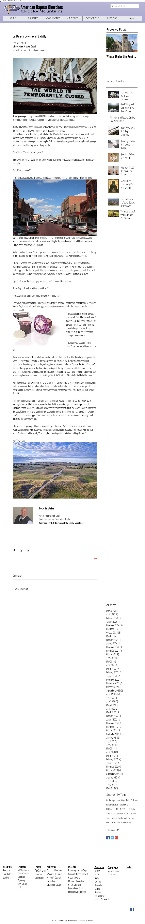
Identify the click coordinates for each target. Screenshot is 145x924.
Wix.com (89, 920)
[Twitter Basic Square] (112, 837)
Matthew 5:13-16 (112, 809)
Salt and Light (110, 813)
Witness (114, 818)
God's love (134, 800)
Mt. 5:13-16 (123, 809)
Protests (132, 809)
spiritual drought (126, 822)
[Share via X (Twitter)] (21, 550)
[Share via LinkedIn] (28, 550)
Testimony (133, 813)
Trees (108, 818)
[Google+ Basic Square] (116, 837)
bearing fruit (123, 818)
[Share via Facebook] (14, 550)
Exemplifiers (121, 800)
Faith (127, 800)
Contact (129, 867)
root (107, 822)
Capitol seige (110, 800)
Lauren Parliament (112, 804)
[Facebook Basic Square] (108, 837)
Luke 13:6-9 (124, 804)
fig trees (131, 818)
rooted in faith (115, 822)
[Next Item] (133, 43)
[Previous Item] (111, 43)
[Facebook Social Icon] (132, 909)
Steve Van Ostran (122, 813)
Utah (19, 887)
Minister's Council (54, 877)
